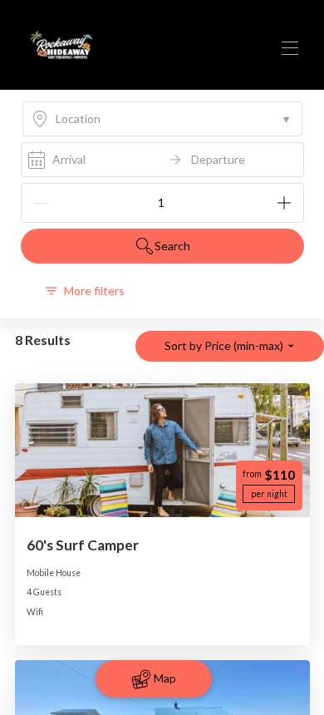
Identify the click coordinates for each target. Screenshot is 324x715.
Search (172, 246)
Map (165, 678)
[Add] (284, 203)
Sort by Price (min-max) (223, 345)
